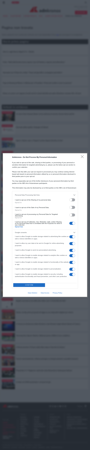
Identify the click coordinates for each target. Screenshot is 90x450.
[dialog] (45, 225)
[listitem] (45, 195)
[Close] (83, 157)
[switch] (72, 199)
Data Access (45, 293)
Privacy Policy (57, 293)
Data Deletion (32, 293)
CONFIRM (29, 285)
